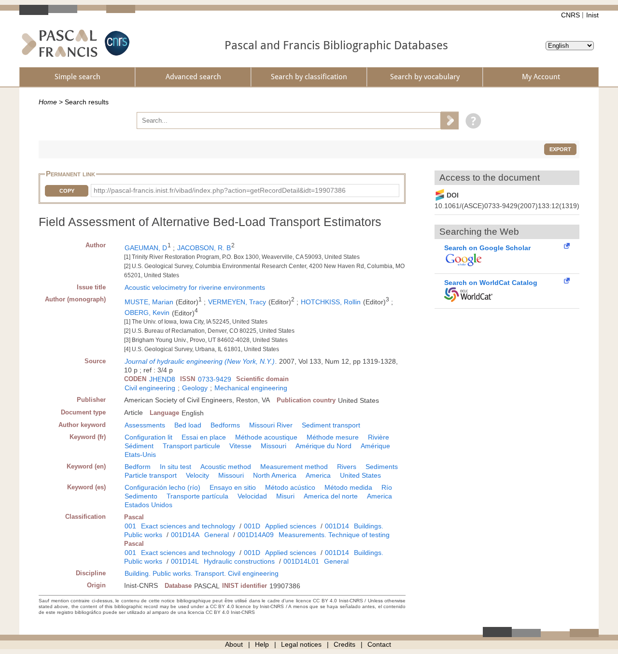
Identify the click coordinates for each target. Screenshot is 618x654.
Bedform (138, 466)
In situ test (175, 466)
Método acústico (290, 487)
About (234, 644)
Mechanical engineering (250, 388)
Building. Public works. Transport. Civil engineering (202, 573)
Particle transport (151, 475)
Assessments (145, 425)
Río (386, 487)
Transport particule (191, 446)
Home (48, 102)
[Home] (59, 43)
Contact (379, 644)
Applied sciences (290, 526)
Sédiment (139, 446)
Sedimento (141, 496)
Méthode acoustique (266, 437)
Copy (66, 191)
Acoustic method (225, 466)
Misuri (285, 496)
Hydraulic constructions (239, 561)
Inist (592, 15)
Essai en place (204, 437)
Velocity (197, 475)
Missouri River (271, 425)
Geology (195, 388)
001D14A (185, 535)
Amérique (375, 446)
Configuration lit (148, 437)
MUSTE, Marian (149, 302)
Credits (344, 644)
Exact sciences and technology (188, 526)
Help (262, 644)
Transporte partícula (197, 496)
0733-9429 (214, 379)
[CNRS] (116, 43)
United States (360, 475)
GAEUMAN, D (146, 248)
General (216, 535)
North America (274, 475)
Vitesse (240, 446)
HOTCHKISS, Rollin (331, 302)
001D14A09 (256, 535)
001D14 (337, 526)
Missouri (273, 446)
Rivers (346, 466)
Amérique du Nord (323, 446)
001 (130, 526)
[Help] (471, 120)
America (318, 475)
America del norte (331, 496)
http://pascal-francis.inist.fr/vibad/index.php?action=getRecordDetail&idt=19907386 (220, 190)
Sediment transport (331, 425)
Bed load (187, 425)
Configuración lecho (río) (162, 487)
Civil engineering (150, 388)
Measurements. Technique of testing (334, 535)
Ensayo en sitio (233, 487)
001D (252, 526)
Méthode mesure (333, 437)
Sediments (381, 466)
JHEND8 (162, 379)
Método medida (348, 487)
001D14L (185, 561)
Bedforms (225, 425)
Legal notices (301, 644)
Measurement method (294, 466)
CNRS (570, 15)
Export (560, 149)
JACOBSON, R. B (204, 248)
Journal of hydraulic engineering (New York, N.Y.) (200, 361)
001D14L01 (301, 561)
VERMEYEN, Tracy (237, 302)
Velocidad (252, 496)
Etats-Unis (140, 454)
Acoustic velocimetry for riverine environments (195, 287)
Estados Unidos (148, 505)
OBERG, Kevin (147, 312)
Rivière (378, 437)
